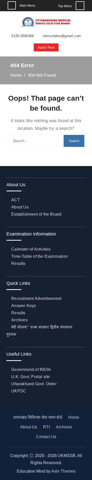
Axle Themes (63, 471)
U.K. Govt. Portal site (30, 376)
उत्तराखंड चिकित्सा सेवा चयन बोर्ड (37, 417)
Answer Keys (23, 305)
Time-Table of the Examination (39, 256)
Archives (19, 320)
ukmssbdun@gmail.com (62, 36)
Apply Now (46, 47)
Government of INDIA (31, 369)
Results (18, 263)
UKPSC (18, 391)
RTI (46, 427)
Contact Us (46, 437)
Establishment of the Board (36, 214)
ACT (15, 200)
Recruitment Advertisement (36, 298)
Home (73, 417)
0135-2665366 (23, 36)
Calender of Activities (31, 249)
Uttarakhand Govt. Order (33, 384)
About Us (20, 207)
